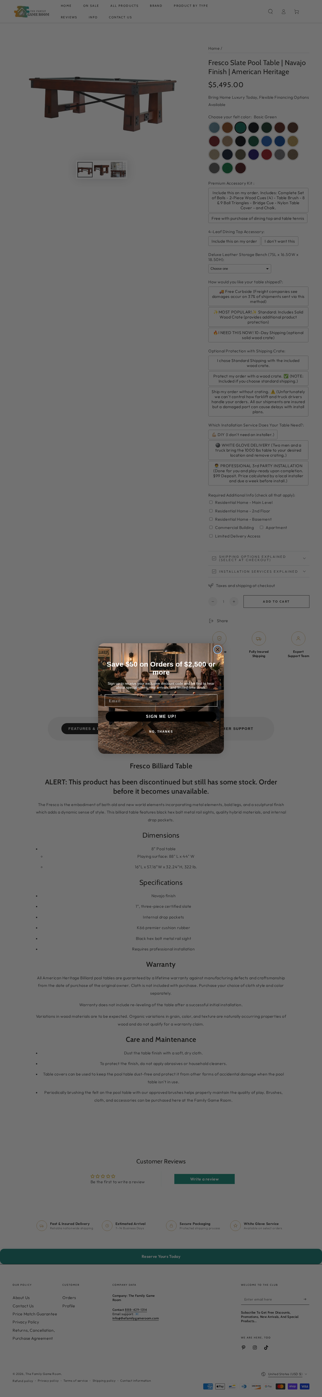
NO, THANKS (161, 731)
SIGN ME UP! (161, 716)
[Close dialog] (217, 649)
